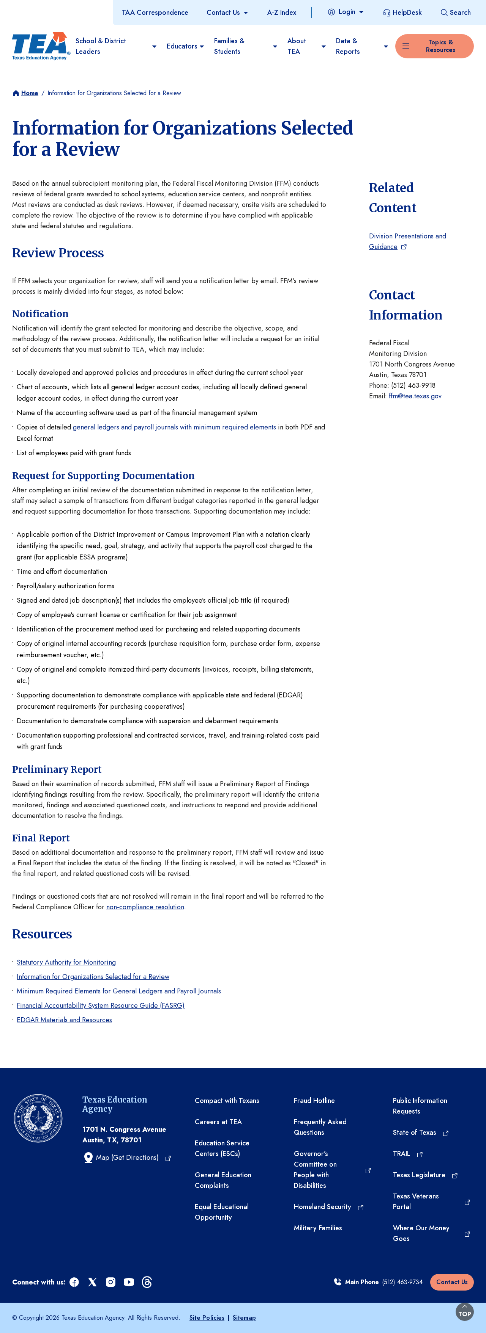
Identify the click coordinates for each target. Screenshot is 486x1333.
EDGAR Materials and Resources (64, 1020)
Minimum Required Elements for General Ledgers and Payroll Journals (119, 991)
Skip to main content (32, 7)
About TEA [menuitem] (296, 46)
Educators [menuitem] (182, 46)
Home (29, 93)
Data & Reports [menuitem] (348, 46)
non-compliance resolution (145, 907)
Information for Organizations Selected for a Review (93, 977)
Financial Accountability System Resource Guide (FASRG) (101, 1005)
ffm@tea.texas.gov (415, 396)
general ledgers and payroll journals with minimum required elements (174, 427)
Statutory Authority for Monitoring (66, 962)
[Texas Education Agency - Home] (40, 46)
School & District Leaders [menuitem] (101, 46)
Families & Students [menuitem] (229, 46)
